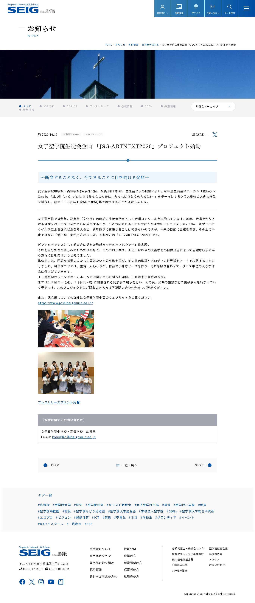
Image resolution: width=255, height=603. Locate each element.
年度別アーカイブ (207, 106)
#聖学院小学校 (184, 505)
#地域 (133, 517)
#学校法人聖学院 (151, 511)
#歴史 (78, 505)
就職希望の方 (133, 563)
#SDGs (172, 511)
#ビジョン (63, 517)
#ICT (95, 517)
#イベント (186, 517)
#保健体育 (81, 517)
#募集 (106, 517)
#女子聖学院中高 (146, 505)
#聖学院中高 (94, 505)
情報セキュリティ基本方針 (188, 554)
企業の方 (130, 556)
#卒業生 (120, 517)
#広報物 (44, 505)
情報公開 (130, 549)
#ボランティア (165, 517)
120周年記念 (179, 570)
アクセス (214, 559)
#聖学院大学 (62, 505)
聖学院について (100, 549)
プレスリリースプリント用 (57, 402)
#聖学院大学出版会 (122, 511)
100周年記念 (179, 565)
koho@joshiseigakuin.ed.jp (74, 437)
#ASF (89, 523)
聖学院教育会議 (218, 548)
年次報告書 (216, 554)
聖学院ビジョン (100, 556)
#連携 (166, 505)
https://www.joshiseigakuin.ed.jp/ (65, 303)
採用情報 (96, 569)
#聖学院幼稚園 (48, 511)
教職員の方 (131, 576)
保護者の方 (131, 569)
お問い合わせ (217, 565)
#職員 (66, 511)
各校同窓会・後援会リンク (188, 548)
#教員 (202, 505)
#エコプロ (45, 517)
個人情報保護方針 (182, 559)
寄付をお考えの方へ (103, 576)
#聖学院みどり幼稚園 (89, 511)
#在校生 (146, 517)
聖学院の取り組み (102, 563)
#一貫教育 (74, 523)
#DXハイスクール (51, 523)
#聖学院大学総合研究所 (197, 511)
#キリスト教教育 (119, 505)
